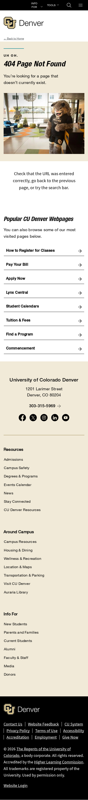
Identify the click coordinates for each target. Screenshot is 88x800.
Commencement (20, 349)
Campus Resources (20, 542)
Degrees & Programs (21, 476)
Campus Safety (16, 468)
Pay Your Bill (17, 265)
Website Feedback (43, 724)
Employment (46, 737)
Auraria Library (16, 592)
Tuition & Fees (18, 321)
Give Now (70, 737)
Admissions (13, 459)
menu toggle (80, 5)
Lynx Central (17, 293)
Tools (51, 5)
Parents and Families (21, 632)
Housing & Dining (18, 550)
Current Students (18, 641)
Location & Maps (18, 567)
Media (9, 666)
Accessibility (73, 730)
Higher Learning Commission (58, 762)
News (8, 493)
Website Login (16, 785)
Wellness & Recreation (22, 558)
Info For (34, 5)
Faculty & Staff (16, 658)
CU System (74, 724)
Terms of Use (46, 730)
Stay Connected (17, 501)
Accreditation (18, 737)
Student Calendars (22, 307)
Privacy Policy (18, 730)
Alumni (9, 649)
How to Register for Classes (30, 251)
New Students (15, 624)
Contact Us (13, 724)
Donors (10, 674)
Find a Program (19, 335)
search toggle (69, 5)
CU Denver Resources (22, 510)
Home (20, 38)
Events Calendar (17, 485)
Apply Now (15, 279)
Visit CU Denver (17, 583)
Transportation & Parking (24, 575)
